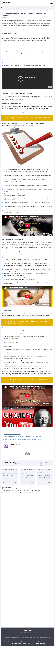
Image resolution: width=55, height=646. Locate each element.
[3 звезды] (43, 464)
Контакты (15, 641)
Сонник (5, 482)
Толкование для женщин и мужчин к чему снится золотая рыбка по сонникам (23, 436)
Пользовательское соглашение (30, 641)
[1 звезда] (43, 462)
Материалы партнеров (40, 643)
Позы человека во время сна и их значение (10, 474)
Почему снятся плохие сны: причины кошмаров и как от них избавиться (44, 477)
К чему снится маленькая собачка (12, 434)
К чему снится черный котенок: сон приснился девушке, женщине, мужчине (22, 439)
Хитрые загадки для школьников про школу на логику (22, 643)
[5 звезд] (43, 465)
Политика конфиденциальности (45, 641)
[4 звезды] (47, 464)
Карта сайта (20, 641)
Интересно (23, 482)
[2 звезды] (47, 462)
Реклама (10, 641)
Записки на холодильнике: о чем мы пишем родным (27, 475)
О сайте (5, 641)
